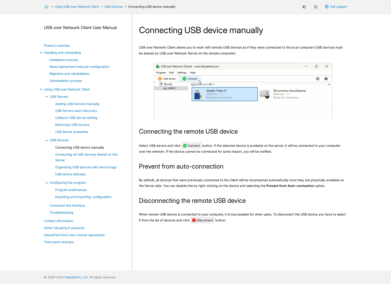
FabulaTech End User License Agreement (74, 235)
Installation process (64, 60)
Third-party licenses (59, 242)
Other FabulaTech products (64, 228)
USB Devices (113, 6)
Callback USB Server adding (76, 118)
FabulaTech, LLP (76, 277)
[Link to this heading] (242, 132)
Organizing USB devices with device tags (86, 167)
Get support (338, 6)
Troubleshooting (61, 212)
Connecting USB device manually (79, 147)
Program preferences (71, 190)
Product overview (57, 45)
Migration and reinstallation (70, 74)
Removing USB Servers (72, 125)
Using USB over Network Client (77, 6)
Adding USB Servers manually (77, 104)
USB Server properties (71, 132)
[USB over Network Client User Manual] (46, 7)
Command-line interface (67, 205)
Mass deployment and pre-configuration (79, 67)
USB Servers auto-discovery (76, 111)
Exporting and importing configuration (83, 197)
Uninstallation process (66, 81)
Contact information (58, 221)
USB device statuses (70, 174)
